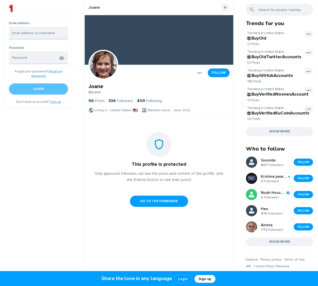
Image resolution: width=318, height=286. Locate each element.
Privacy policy (270, 259)
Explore (252, 259)
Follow (219, 73)
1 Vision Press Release (271, 266)
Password (16, 48)
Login (183, 279)
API (248, 266)
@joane (94, 92)
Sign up (55, 102)
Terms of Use (294, 259)
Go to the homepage (159, 201)
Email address (19, 23)
